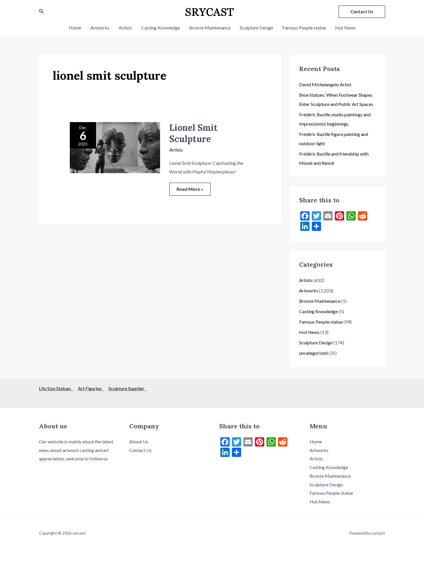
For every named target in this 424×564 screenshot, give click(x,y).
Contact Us (140, 450)
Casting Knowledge (160, 27)
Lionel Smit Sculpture (193, 133)
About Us (138, 441)
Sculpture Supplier (127, 388)
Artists (125, 27)
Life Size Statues (56, 388)
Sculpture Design (256, 27)
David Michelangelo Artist (325, 84)
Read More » (189, 187)
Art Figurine (91, 388)
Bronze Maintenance (209, 27)
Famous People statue (304, 27)
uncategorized (313, 353)
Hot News (345, 27)
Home (75, 27)
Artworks (99, 27)
